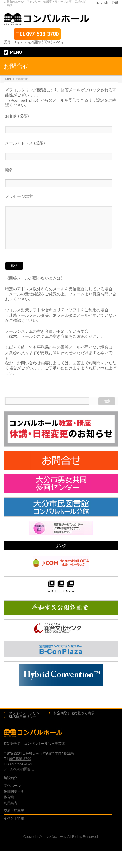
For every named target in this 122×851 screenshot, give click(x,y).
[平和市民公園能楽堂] (61, 607)
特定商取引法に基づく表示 (74, 713)
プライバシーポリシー (26, 713)
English (102, 3)
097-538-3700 (42, 34)
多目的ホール (14, 791)
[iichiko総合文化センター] (61, 628)
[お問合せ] (61, 460)
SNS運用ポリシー (22, 717)
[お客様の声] (61, 528)
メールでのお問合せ (19, 769)
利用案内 (10, 803)
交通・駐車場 (14, 811)
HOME (8, 78)
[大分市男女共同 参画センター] (61, 483)
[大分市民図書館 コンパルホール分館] (61, 507)
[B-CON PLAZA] (61, 649)
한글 (115, 3)
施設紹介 (10, 778)
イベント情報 (14, 818)
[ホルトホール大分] (61, 562)
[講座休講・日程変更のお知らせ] (61, 429)
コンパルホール (54, 837)
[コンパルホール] (47, 19)
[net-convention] (61, 674)
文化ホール (12, 786)
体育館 (9, 797)
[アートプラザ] (61, 586)
